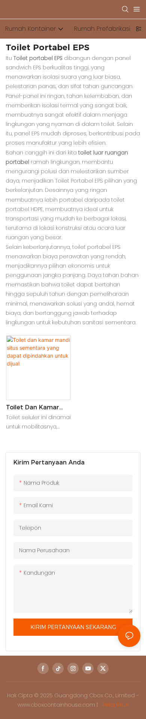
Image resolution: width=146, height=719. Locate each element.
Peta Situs (114, 705)
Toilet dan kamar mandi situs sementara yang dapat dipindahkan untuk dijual (35, 408)
